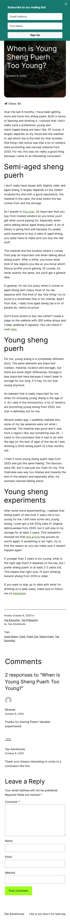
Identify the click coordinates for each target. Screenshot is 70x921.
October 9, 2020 (14, 713)
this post (28, 211)
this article (32, 537)
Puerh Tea (32, 636)
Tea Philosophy (29, 620)
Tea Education (12, 620)
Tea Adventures (14, 914)
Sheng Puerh (46, 636)
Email (8, 856)
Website (10, 872)
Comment (12, 802)
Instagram (19, 593)
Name (8, 841)
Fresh (22, 636)
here (13, 329)
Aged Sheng (11, 636)
